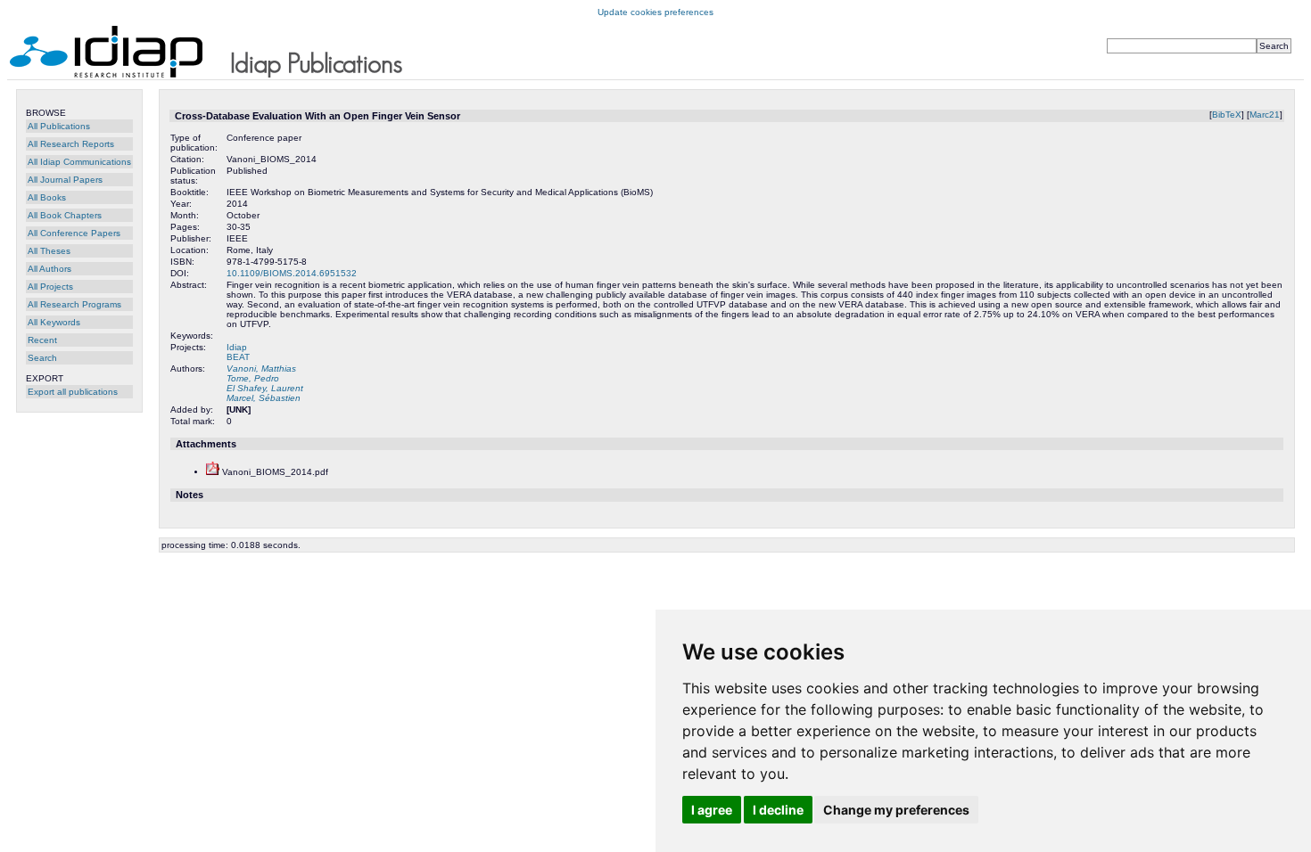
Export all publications (73, 392)
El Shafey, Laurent (265, 388)
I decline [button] (778, 809)
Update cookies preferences (655, 12)
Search (42, 358)
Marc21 (1264, 114)
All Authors (49, 269)
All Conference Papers (74, 233)
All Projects (50, 286)
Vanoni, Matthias (261, 368)
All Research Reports (71, 144)
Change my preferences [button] (896, 809)
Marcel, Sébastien (264, 398)
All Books (47, 197)
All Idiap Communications (79, 162)
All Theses (49, 251)
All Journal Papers (65, 179)
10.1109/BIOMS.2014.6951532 (292, 273)
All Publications (59, 126)
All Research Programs (74, 304)
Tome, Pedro (253, 378)
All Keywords (54, 322)
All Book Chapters (65, 215)
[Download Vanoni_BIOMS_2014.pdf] (212, 472)
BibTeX (1226, 114)
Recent (42, 340)
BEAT (238, 357)
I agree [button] (711, 809)
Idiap (237, 347)
